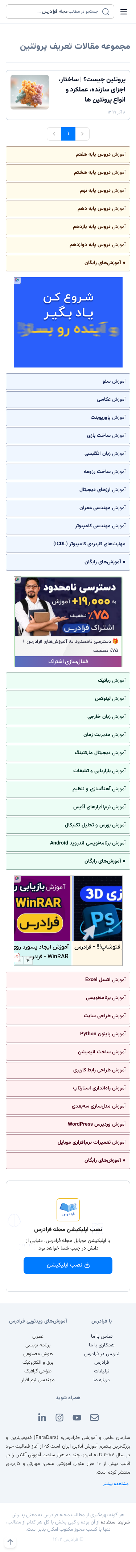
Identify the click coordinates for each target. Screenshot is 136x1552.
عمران (38, 1337)
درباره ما (102, 1380)
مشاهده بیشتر (116, 1484)
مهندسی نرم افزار (37, 1380)
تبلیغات (101, 1371)
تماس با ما (101, 1337)
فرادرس (101, 1363)
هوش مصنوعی (38, 1354)
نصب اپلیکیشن (64, 1265)
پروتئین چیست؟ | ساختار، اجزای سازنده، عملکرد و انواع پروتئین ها (92, 90)
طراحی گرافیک (37, 1371)
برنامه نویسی (37, 1345)
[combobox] (55, 12)
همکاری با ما (102, 1345)
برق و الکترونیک (37, 1363)
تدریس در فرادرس (101, 1354)
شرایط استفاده (115, 1522)
